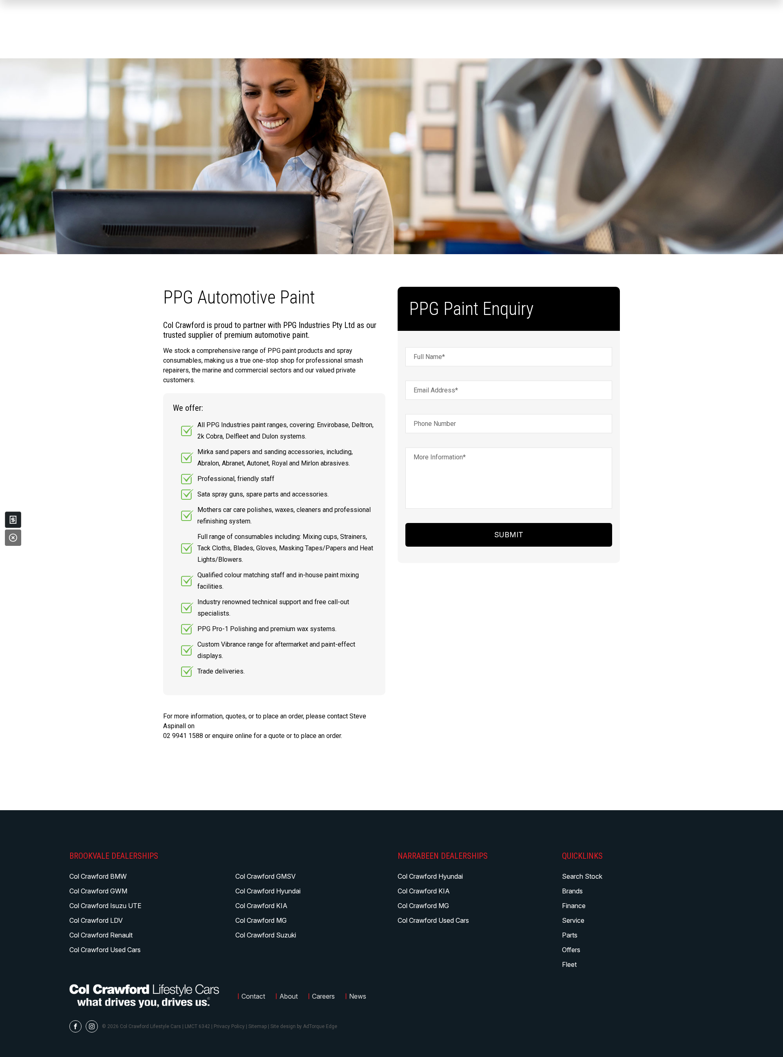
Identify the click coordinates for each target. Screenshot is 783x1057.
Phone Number (435, 424)
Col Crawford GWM (98, 891)
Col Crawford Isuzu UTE (105, 906)
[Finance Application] (13, 520)
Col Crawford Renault (101, 935)
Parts (569, 935)
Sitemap (257, 1026)
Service (573, 920)
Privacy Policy (229, 1026)
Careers (323, 996)
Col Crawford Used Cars (105, 950)
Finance (574, 906)
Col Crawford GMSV (265, 876)
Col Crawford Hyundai (268, 891)
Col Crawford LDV (96, 920)
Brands (572, 891)
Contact (253, 996)
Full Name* (429, 357)
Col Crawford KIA (261, 906)
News (357, 996)
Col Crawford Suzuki (265, 935)
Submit (508, 534)
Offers (571, 950)
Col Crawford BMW (98, 876)
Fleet (569, 964)
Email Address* (436, 390)
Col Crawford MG (261, 920)
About (288, 996)
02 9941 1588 (183, 736)
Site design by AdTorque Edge (303, 1026)
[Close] (13, 538)
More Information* (440, 457)
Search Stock (582, 876)
